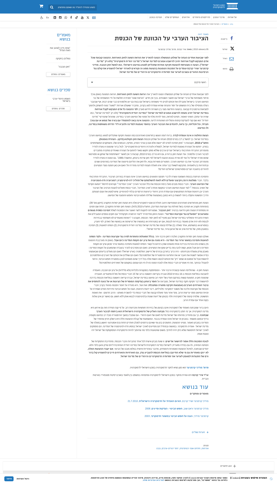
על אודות (232, 17)
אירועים (186, 17)
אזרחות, (204, 448)
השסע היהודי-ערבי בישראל (61, 99)
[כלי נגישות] (42, 17)
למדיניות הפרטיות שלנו (153, 480)
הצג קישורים (226, 466)
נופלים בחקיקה (63, 58)
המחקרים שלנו (172, 17)
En (47, 17)
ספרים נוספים (58, 108)
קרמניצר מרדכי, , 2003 (176, 416)
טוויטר (224, 49)
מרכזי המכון (219, 17)
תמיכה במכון (155, 17)
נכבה (158, 448)
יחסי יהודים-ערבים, (169, 448)
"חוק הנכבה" (64, 67)
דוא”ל (225, 59)
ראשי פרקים (200, 82)
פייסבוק (224, 39)
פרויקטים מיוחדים (201, 17)
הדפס (225, 69)
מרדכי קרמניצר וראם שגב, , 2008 (176, 408)
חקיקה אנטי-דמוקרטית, (189, 448)
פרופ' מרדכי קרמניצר (167, 49)
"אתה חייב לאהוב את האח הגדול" (60, 49)
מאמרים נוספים (58, 74)
